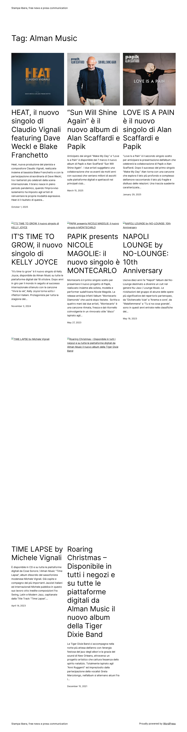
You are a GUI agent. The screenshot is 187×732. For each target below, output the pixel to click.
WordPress (169, 723)
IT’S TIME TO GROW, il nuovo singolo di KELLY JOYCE (37, 249)
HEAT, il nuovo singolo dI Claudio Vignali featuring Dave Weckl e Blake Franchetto (36, 133)
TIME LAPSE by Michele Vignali (37, 553)
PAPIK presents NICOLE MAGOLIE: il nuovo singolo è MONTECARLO (93, 253)
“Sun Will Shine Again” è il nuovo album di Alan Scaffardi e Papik (93, 129)
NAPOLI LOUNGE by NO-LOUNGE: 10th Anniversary (146, 253)
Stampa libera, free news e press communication (39, 8)
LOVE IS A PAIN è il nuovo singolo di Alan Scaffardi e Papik (148, 129)
